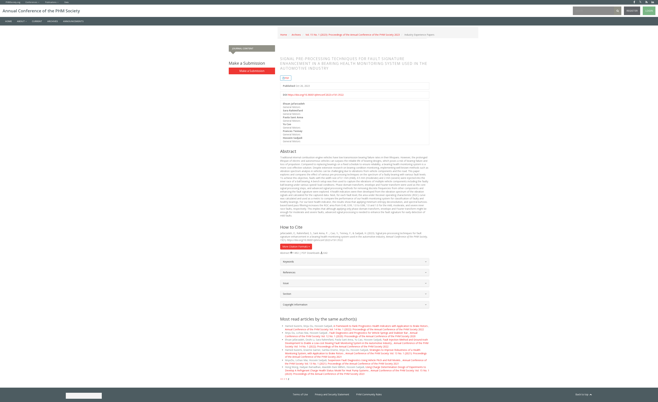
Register (632, 10)
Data (66, 2)
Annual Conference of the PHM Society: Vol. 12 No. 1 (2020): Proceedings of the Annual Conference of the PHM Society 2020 (351, 334)
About (21, 21)
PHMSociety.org (13, 2)
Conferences (31, 2)
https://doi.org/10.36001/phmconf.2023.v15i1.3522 (316, 94)
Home (8, 21)
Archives (52, 21)
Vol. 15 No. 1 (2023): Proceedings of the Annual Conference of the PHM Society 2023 (353, 34)
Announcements (73, 21)
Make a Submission (251, 71)
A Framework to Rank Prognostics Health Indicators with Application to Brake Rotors (380, 326)
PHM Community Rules (369, 394)
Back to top (582, 394)
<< (281, 379)
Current (37, 21)
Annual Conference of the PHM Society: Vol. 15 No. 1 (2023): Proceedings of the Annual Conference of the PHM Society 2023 (357, 372)
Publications (50, 2)
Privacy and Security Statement (332, 394)
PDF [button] (287, 78)
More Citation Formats (295, 246)
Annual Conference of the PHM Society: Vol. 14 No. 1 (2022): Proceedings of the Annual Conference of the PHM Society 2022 (354, 329)
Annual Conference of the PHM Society (41, 11)
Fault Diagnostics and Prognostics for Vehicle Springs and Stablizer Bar (369, 332)
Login (649, 10)
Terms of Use (300, 394)
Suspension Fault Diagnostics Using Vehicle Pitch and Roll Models (364, 360)
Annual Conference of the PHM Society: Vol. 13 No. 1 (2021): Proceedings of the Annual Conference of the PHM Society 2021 (356, 362)
